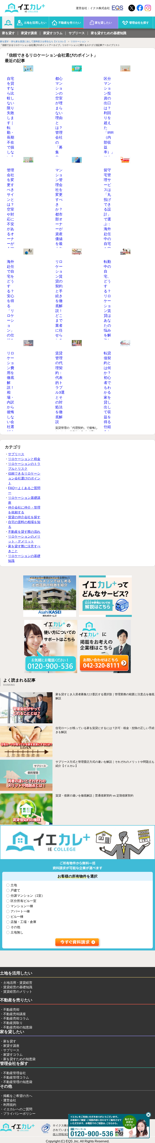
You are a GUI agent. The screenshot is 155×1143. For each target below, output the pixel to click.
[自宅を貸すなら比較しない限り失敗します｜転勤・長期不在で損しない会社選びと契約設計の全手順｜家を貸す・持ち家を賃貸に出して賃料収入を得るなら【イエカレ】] (28, 68)
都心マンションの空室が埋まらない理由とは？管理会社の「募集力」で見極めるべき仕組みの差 (59, 133)
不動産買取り (13, 1023)
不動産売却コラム (16, 1018)
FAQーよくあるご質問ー (24, 490)
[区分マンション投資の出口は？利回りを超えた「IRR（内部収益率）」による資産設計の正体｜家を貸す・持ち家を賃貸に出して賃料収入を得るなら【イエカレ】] (125, 68)
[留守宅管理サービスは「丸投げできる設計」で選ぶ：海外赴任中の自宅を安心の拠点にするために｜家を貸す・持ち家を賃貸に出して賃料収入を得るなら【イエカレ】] (125, 160)
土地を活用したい (35, 22)
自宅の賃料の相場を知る (24, 524)
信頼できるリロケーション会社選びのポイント (24, 478)
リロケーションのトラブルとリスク (24, 466)
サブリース (77, 33)
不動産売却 (11, 1009)
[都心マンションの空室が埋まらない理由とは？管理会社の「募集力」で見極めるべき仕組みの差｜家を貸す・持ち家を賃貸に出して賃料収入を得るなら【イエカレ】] (77, 68)
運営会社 (9, 1100)
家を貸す (8, 33)
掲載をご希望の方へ (17, 1096)
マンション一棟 (21, 906)
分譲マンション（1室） (27, 895)
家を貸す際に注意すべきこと (24, 549)
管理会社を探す (139, 22)
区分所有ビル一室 (23, 901)
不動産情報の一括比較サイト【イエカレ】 (17, 1127)
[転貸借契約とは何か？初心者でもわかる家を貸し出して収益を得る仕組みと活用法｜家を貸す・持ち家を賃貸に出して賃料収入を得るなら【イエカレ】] (125, 343)
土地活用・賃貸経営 (17, 982)
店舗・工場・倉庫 (23, 922)
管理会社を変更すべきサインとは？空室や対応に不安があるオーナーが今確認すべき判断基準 (10, 219)
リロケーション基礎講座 (24, 500)
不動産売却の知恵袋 (17, 1027)
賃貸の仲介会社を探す (24, 517)
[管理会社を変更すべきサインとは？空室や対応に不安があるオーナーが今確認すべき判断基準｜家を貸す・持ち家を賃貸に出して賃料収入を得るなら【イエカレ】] (28, 160)
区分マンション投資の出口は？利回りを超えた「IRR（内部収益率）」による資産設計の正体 (109, 128)
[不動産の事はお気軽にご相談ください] (50, 672)
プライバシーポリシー (19, 1113)
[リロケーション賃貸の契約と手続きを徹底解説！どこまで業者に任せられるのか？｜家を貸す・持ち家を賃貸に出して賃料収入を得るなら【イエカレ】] (77, 252)
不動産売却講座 (14, 1014)
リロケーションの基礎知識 (24, 558)
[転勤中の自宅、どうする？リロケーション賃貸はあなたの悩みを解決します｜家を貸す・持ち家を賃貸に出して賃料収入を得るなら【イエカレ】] (125, 252)
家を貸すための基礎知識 (108, 33)
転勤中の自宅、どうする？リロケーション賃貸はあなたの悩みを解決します (107, 303)
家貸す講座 (29, 33)
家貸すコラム (53, 33)
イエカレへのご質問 (17, 1109)
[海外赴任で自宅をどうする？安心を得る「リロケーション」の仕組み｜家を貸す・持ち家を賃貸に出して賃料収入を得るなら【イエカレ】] (28, 252)
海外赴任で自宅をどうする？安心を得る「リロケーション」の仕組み (10, 301)
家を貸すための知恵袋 (19, 1059)
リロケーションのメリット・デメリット (24, 539)
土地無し (16, 932)
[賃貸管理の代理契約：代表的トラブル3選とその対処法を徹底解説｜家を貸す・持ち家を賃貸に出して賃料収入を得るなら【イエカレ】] (77, 343)
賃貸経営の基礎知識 (17, 987)
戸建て (15, 890)
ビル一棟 (16, 916)
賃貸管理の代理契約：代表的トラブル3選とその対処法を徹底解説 (60, 387)
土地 (13, 885)
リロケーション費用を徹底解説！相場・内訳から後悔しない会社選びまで (10, 395)
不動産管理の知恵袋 (17, 1082)
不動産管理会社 (14, 1073)
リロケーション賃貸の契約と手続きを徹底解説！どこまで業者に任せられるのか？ (59, 306)
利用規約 (9, 1104)
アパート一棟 (20, 911)
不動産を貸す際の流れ (24, 531)
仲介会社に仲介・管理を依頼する (24, 510)
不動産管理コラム (16, 1077)
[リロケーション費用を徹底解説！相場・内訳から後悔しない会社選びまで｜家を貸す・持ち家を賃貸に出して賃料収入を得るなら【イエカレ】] (28, 343)
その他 (15, 927)
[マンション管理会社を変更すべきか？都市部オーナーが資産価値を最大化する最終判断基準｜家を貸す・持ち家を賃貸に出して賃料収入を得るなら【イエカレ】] (77, 160)
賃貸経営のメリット (17, 991)
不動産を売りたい (69, 22)
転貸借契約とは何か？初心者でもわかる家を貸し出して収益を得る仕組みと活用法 (107, 397)
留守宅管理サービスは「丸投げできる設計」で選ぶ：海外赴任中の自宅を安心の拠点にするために (107, 221)
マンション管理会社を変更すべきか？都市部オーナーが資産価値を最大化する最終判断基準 (59, 219)
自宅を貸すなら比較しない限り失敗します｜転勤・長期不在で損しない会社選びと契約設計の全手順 (10, 133)
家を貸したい (103, 22)
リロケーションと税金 (24, 459)
